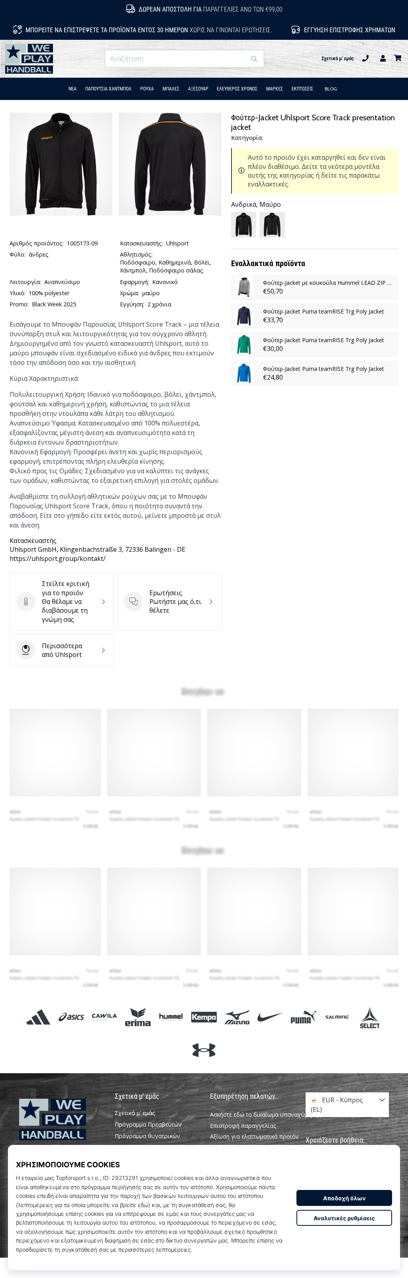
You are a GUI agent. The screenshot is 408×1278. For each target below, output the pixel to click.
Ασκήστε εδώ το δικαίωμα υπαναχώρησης (266, 1114)
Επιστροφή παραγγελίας (243, 1125)
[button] (239, 58)
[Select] (369, 1016)
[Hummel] (170, 1016)
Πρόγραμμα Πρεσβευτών (148, 1124)
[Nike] (270, 1016)
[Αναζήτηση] (254, 58)
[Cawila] (104, 1016)
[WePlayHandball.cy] (61, 1120)
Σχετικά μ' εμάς (338, 58)
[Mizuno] (237, 1016)
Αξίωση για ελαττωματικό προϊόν (254, 1136)
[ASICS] (71, 1016)
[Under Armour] (203, 1050)
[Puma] (303, 1016)
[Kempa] (203, 1016)
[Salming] (336, 1016)
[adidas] (38, 1016)
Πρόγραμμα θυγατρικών (147, 1136)
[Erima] (137, 1016)
